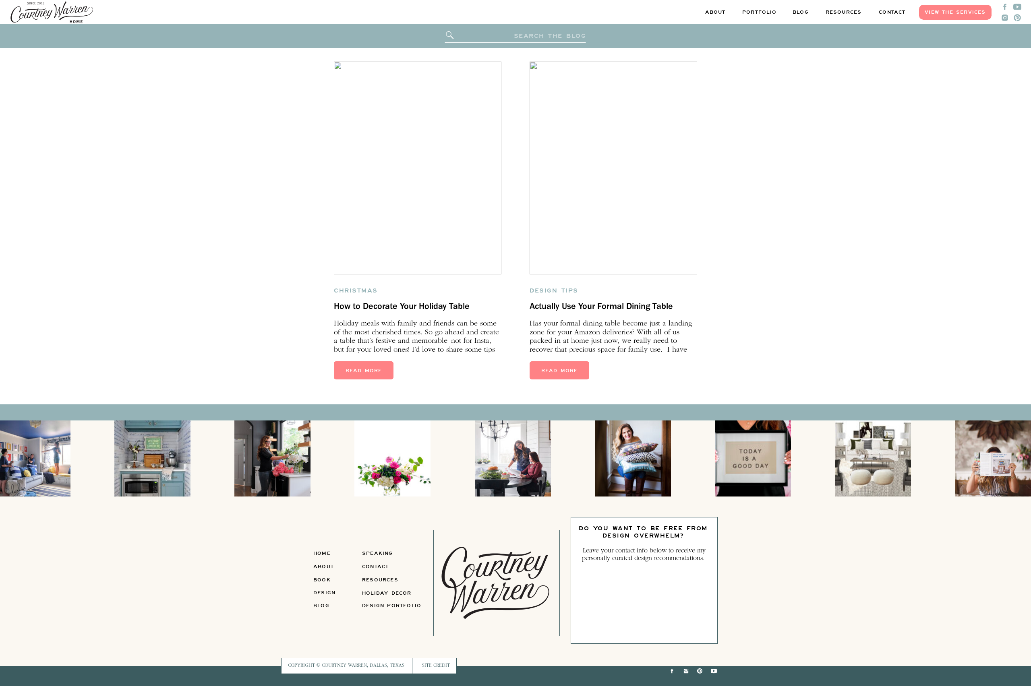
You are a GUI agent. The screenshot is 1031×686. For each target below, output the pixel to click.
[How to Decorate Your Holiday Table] (417, 168)
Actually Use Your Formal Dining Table (601, 307)
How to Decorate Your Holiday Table (402, 307)
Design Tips (554, 290)
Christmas (356, 290)
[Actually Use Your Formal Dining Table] (613, 168)
